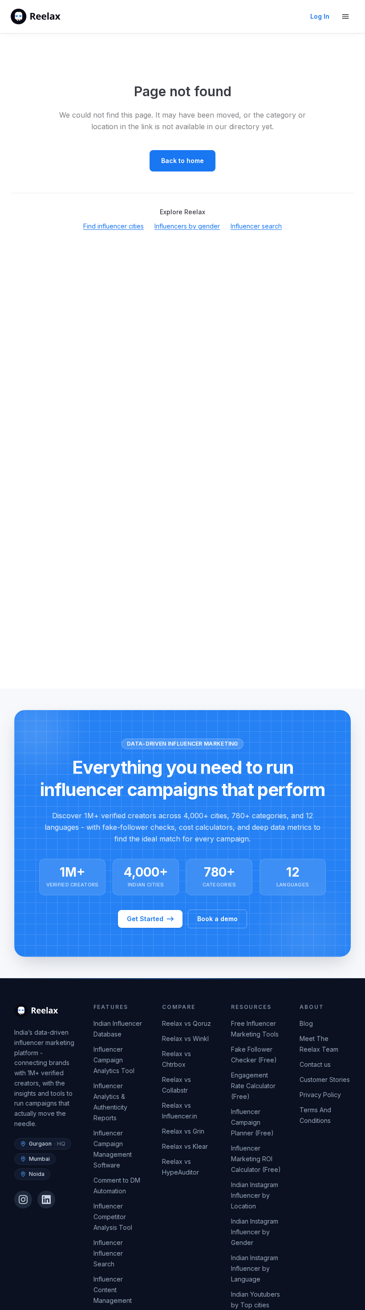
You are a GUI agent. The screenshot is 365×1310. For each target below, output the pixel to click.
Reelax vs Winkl (185, 1038)
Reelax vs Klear (185, 1146)
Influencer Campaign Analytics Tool (113, 1059)
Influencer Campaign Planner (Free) (252, 1122)
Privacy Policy (320, 1094)
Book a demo (217, 918)
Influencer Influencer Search (108, 1253)
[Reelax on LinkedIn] (46, 1199)
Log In (319, 16)
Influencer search (256, 226)
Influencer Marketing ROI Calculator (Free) (256, 1158)
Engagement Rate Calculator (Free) (253, 1085)
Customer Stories (325, 1079)
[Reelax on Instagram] (23, 1199)
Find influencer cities (113, 226)
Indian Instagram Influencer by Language (254, 1268)
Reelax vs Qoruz (186, 1023)
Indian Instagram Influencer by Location (254, 1195)
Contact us (315, 1064)
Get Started (145, 918)
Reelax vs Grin (183, 1131)
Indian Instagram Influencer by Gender (254, 1231)
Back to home (182, 160)
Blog (306, 1023)
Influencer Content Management (112, 1289)
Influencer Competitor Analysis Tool (112, 1216)
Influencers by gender (187, 226)
